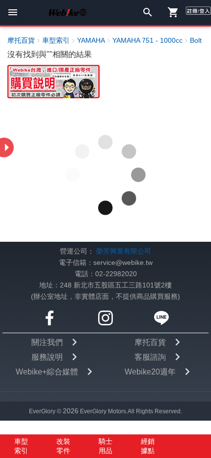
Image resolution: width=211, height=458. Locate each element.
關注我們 (47, 342)
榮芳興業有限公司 (123, 251)
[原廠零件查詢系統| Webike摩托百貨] (53, 81)
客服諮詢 (150, 357)
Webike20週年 (150, 372)
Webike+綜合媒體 (47, 372)
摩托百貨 (150, 342)
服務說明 (47, 357)
